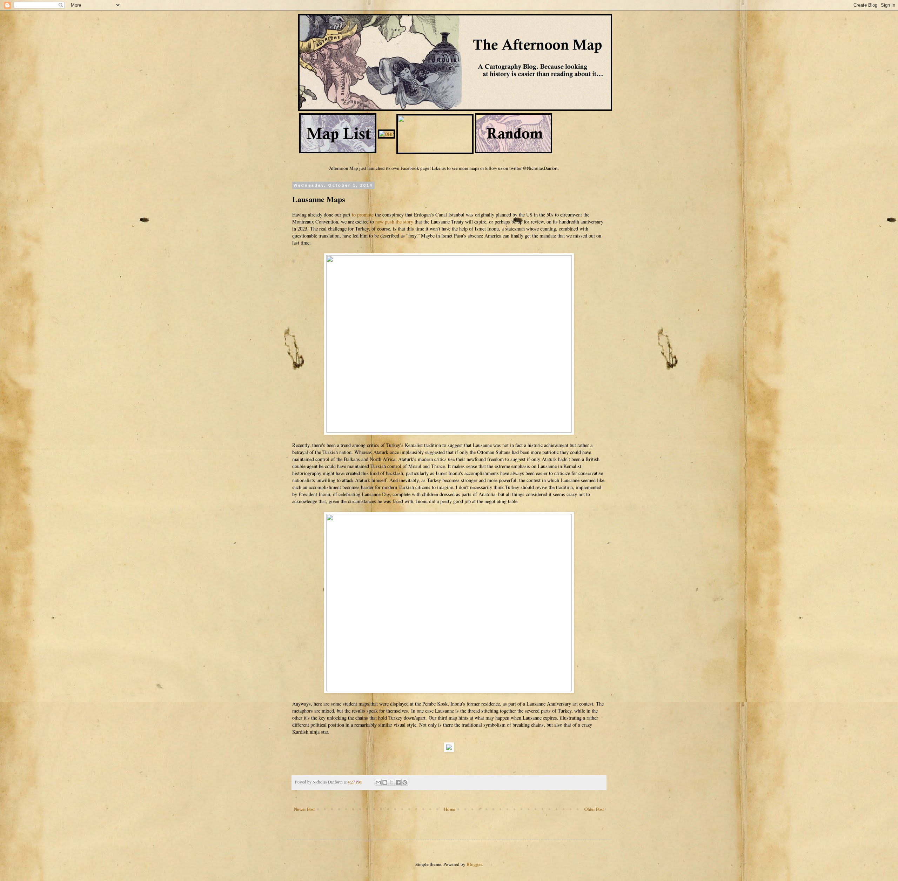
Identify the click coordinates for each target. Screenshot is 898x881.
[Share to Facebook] (398, 782)
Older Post (594, 809)
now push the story (394, 221)
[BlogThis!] (384, 782)
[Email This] (378, 782)
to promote (363, 214)
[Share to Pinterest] (404, 782)
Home (449, 809)
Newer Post (304, 809)
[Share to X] (391, 782)
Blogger (474, 864)
